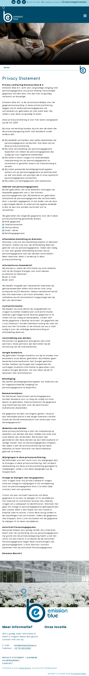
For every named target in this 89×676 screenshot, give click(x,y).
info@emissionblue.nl (52, 2)
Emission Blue (25, 668)
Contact (7, 663)
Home (7, 67)
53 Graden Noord (78, 674)
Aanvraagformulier (75, 2)
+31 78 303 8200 (22, 648)
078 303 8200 (35, 2)
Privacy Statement (13, 657)
